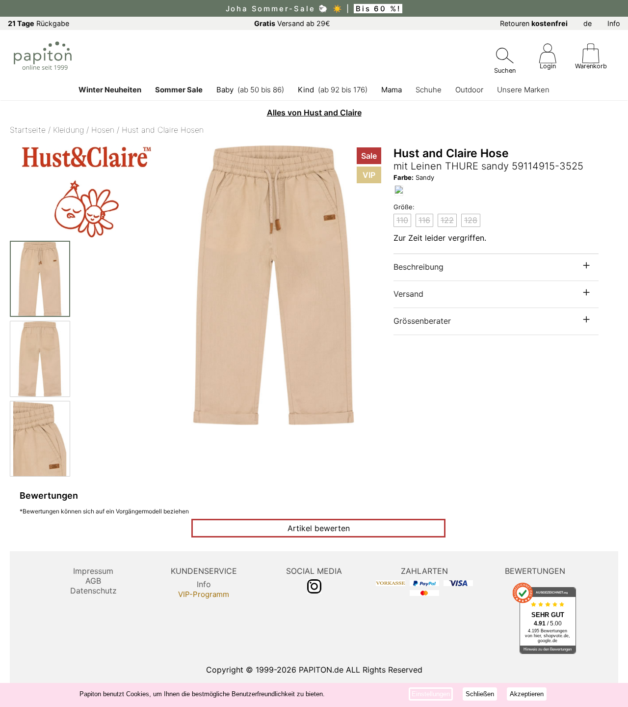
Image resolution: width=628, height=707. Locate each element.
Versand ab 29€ (292, 23)
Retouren (534, 23)
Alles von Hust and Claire (314, 112)
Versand (408, 294)
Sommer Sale (179, 89)
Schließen (480, 694)
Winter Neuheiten (109, 89)
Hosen (102, 130)
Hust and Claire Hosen (163, 130)
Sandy (413, 177)
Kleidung (68, 130)
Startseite (28, 130)
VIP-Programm (203, 594)
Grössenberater (422, 321)
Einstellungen (431, 694)
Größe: (404, 207)
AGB (93, 581)
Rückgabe (38, 23)
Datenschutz (93, 590)
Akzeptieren (527, 694)
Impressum (93, 571)
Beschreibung (418, 267)
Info (613, 23)
